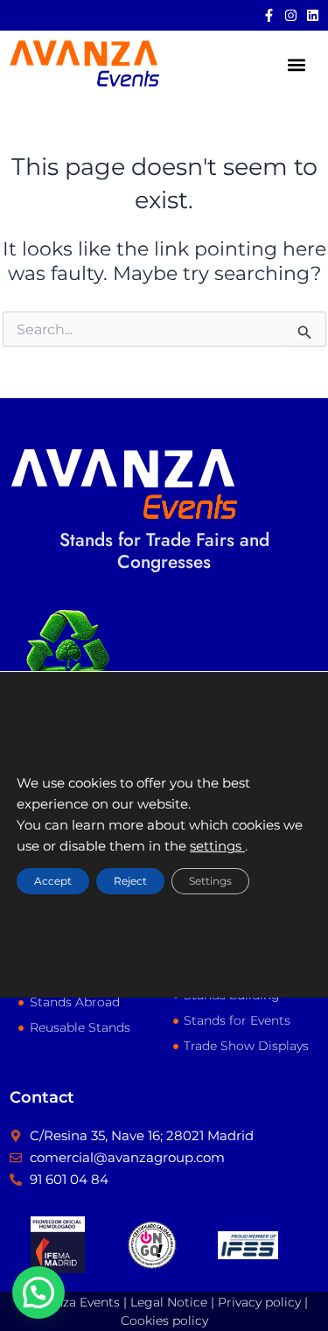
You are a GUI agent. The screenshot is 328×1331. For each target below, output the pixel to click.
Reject (130, 881)
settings (217, 847)
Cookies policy (164, 1320)
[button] (296, 65)
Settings (210, 881)
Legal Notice (168, 1302)
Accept (53, 881)
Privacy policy (259, 1302)
